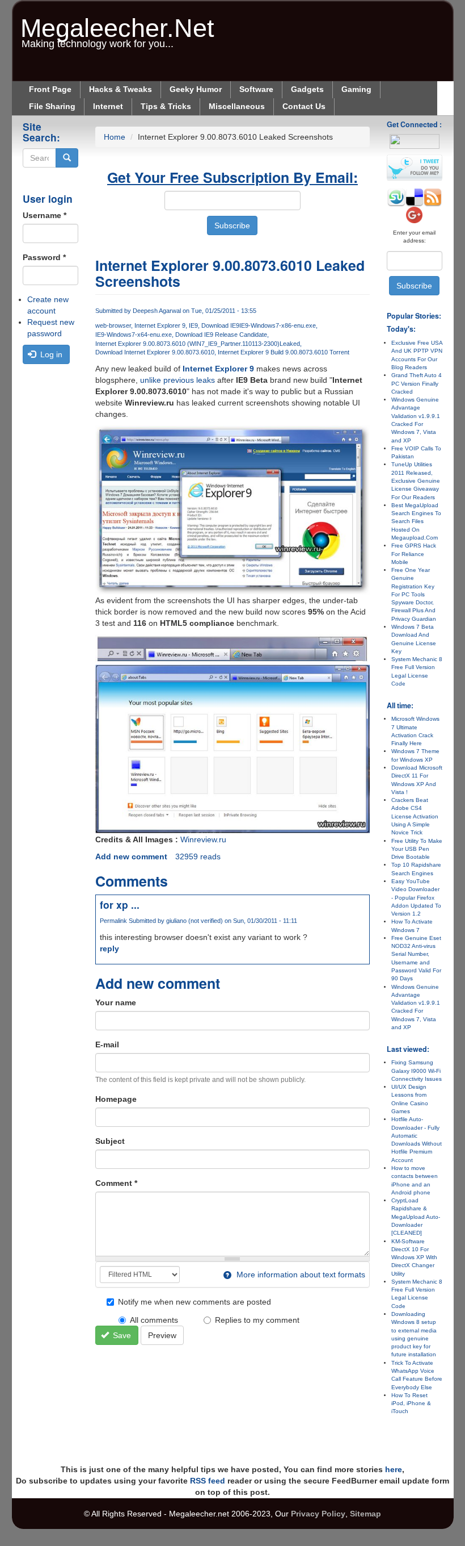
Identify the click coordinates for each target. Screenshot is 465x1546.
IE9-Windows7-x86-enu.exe (277, 325)
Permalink (113, 920)
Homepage (116, 1099)
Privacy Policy (318, 1513)
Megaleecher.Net (117, 22)
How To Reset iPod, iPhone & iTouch (411, 1403)
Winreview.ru (203, 839)
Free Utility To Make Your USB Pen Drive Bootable (416, 849)
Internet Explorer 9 (159, 325)
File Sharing (52, 106)
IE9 (193, 325)
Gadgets (307, 89)
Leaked (290, 343)
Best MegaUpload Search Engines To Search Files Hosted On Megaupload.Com (416, 521)
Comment (116, 1183)
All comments (154, 1319)
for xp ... (120, 904)
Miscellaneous (237, 106)
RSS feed (207, 1480)
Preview (162, 1335)
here (393, 1469)
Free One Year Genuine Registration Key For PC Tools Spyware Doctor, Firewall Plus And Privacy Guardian (413, 594)
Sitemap (365, 1513)
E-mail (107, 1044)
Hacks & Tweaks (120, 89)
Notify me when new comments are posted (194, 1301)
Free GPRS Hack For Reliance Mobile (413, 553)
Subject (110, 1141)
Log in (50, 354)
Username (44, 215)
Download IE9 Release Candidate (221, 334)
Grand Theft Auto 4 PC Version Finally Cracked (416, 383)
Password (44, 257)
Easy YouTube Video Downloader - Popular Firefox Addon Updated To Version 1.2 (416, 897)
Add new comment (131, 856)
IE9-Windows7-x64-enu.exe (133, 334)
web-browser (113, 325)
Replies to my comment (257, 1319)
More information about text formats (299, 1274)
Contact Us (303, 106)
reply (109, 948)
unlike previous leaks (177, 380)
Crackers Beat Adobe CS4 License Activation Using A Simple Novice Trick (414, 816)
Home (114, 136)
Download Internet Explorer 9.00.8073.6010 (154, 352)
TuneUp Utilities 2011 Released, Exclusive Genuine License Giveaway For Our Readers (415, 480)
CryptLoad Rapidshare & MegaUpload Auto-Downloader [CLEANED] (415, 1216)
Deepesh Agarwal (157, 310)
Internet (108, 106)
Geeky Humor (196, 89)
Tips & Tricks (166, 106)
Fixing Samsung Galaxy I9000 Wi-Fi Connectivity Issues (416, 1070)
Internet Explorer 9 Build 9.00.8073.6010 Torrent (283, 352)
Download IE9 (220, 325)
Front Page (50, 89)
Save (121, 1335)
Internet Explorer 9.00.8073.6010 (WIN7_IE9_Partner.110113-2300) (187, 343)
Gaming (356, 89)
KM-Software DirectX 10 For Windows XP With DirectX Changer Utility (414, 1257)
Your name (115, 1002)
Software (256, 89)
